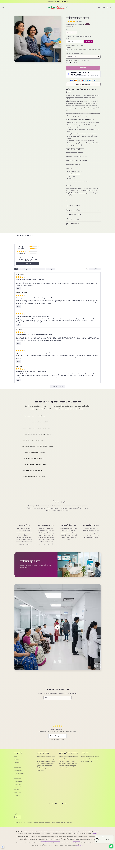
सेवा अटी (53, 822)
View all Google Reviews (57, 739)
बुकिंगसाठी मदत (17, 768)
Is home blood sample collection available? (57, 422)
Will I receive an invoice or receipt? (57, 458)
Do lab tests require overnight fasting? (57, 416)
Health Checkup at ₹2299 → (103, 839)
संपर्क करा (16, 759)
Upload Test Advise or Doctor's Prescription (77, 60)
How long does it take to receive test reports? (57, 428)
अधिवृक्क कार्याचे (94, 101)
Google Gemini (71, 193)
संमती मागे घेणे (17, 795)
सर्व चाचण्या (72, 178)
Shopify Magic (83, 193)
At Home (83, 50)
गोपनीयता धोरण (47, 822)
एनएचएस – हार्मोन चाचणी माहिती (80, 182)
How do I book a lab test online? (57, 470)
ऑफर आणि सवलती (18, 770)
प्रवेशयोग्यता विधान (18, 787)
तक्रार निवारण (17, 792)
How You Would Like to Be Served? (75, 45)
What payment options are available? (57, 452)
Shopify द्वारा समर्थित (34, 822)
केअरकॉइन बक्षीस (18, 781)
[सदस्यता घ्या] (70, 698)
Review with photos (25, 269)
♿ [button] (3, 847)
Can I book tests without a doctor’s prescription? (57, 434)
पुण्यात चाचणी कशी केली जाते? (73, 164)
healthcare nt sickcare (24, 822)
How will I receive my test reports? (57, 440)
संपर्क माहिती (58, 822)
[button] (3, 7)
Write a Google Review (57, 736)
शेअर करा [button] (69, 200)
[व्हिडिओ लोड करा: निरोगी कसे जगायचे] (57, 627)
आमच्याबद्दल (16, 765)
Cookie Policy (79, 845)
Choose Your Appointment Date (74, 53)
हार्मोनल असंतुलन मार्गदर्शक (75, 172)
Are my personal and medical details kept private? (57, 446)
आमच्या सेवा (72, 176)
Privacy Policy (76, 841)
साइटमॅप (16, 798)
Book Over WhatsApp (83, 84)
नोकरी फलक (17, 762)
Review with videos (38, 269)
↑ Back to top (57, 482)
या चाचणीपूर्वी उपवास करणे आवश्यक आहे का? (76, 160)
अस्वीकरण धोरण (17, 784)
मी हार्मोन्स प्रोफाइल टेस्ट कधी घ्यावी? (74, 153)
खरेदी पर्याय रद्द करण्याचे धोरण (66, 822)
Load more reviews (57, 386)
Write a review (28, 263)
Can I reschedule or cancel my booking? (57, 464)
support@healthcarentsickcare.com (50, 841)
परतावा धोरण (41, 822)
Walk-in (69, 47)
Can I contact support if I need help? (57, 476)
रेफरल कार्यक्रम (17, 779)
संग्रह (15, 757)
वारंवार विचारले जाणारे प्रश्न (20, 776)
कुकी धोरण (16, 790)
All (16, 269)
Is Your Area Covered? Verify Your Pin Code (79, 38)
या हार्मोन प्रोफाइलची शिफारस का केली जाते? (76, 157)
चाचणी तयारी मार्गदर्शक (74, 174)
